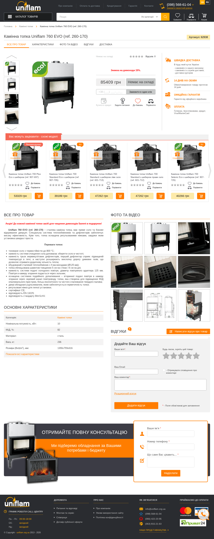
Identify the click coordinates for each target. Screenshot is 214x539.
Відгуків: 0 (151, 56)
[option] (11, 68)
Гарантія (132, 6)
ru (207, 2)
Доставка (105, 44)
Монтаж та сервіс (65, 513)
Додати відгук (136, 405)
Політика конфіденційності (109, 517)
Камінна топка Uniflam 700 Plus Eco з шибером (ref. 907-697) (25, 175)
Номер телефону (158, 441)
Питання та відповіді (66, 508)
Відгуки (89, 44)
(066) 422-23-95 (153, 519)
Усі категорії (147, 17)
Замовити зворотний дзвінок (179, 8)
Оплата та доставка (90, 6)
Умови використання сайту (109, 513)
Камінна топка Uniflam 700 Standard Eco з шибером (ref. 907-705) (64, 177)
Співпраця (61, 517)
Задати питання (122, 105)
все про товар (16, 44)
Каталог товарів (27, 16)
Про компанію (65, 6)
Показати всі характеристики (22, 354)
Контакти (148, 6)
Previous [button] (11, 56)
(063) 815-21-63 (153, 524)
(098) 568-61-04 (153, 514)
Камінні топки (64, 317)
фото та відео (69, 44)
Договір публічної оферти (69, 522)
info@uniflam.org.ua (155, 509)
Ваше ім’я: (120, 349)
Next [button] (11, 128)
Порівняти (151, 105)
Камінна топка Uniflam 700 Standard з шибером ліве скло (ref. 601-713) (105, 177)
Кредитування (114, 6)
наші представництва (152, 530)
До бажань (138, 105)
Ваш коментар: (122, 377)
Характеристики (43, 44)
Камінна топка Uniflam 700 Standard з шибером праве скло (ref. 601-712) (146, 177)
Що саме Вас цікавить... (163, 454)
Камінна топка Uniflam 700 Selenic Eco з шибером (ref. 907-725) (187, 177)
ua (202, 2)
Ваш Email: (119, 367)
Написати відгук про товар (191, 331)
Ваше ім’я (154, 428)
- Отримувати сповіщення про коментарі (181, 371)
